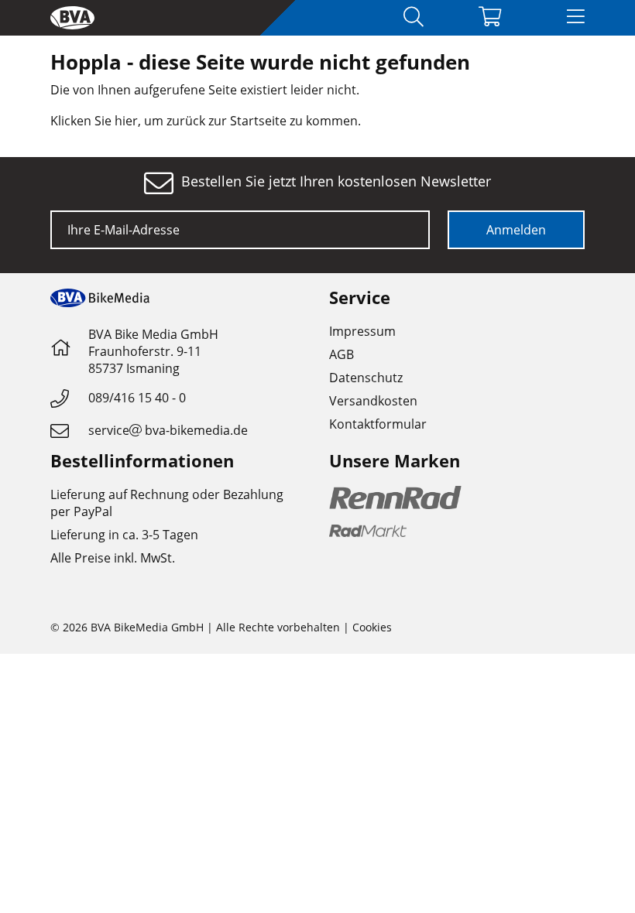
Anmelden (516, 229)
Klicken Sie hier (94, 120)
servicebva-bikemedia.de (168, 430)
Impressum (362, 331)
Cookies (372, 627)
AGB (341, 354)
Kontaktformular (378, 424)
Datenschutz (366, 377)
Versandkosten (373, 400)
